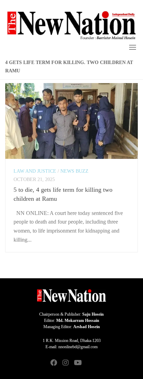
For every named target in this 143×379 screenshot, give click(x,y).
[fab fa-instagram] (65, 363)
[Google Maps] (89, 363)
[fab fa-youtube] (77, 363)
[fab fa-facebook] (53, 363)
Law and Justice (35, 171)
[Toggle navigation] (133, 47)
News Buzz (74, 171)
